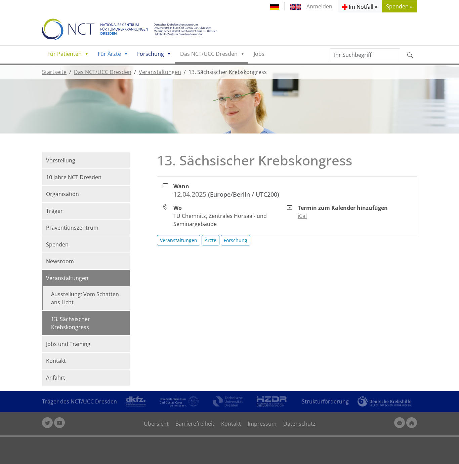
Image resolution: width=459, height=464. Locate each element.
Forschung (150, 53)
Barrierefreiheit (194, 423)
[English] (295, 6)
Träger (54, 211)
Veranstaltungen (160, 72)
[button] (360, 6)
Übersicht (156, 423)
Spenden (57, 244)
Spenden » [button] (399, 6)
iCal (302, 216)
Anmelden (319, 6)
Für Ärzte (109, 53)
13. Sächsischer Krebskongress (70, 323)
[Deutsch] (274, 6)
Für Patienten (64, 53)
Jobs (259, 53)
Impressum (262, 423)
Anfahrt (55, 377)
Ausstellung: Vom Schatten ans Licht (85, 298)
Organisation (62, 194)
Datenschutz (299, 423)
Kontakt (56, 360)
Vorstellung (60, 160)
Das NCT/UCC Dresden (209, 53)
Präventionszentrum (72, 227)
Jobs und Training (68, 344)
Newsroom (60, 261)
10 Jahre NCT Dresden (73, 177)
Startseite (54, 72)
